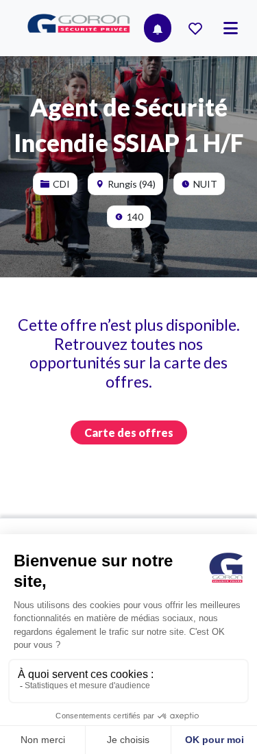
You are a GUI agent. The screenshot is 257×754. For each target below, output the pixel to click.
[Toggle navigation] (230, 28)
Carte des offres (128, 432)
